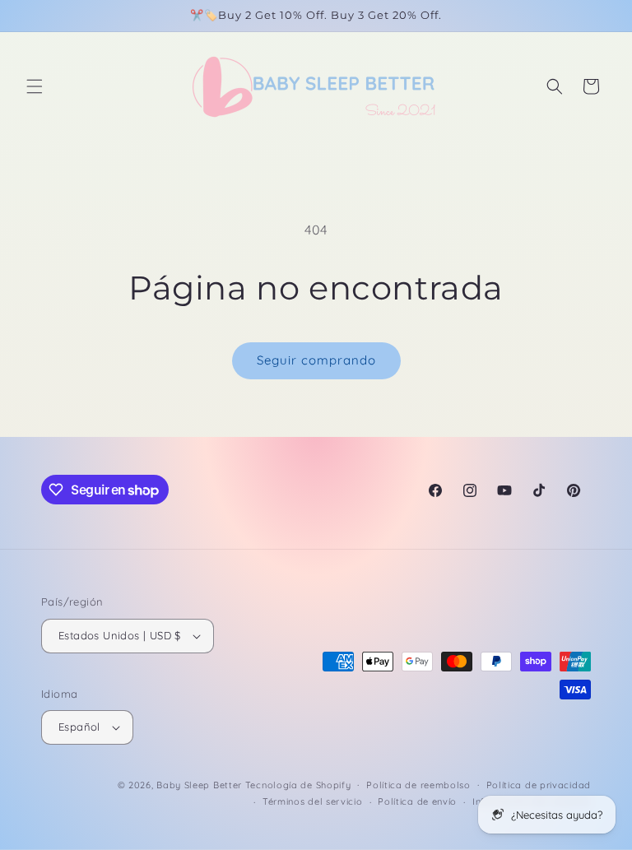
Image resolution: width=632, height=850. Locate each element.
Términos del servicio (313, 801)
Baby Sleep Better (199, 785)
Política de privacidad (538, 785)
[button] (34, 86)
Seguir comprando (316, 360)
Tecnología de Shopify (298, 785)
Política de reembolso (418, 785)
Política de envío (417, 801)
